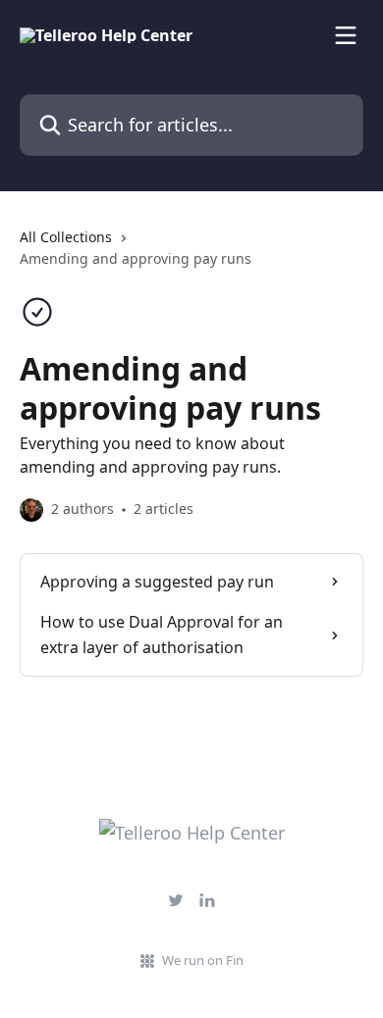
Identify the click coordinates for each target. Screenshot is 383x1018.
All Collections (66, 237)
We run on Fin (203, 960)
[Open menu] (345, 35)
